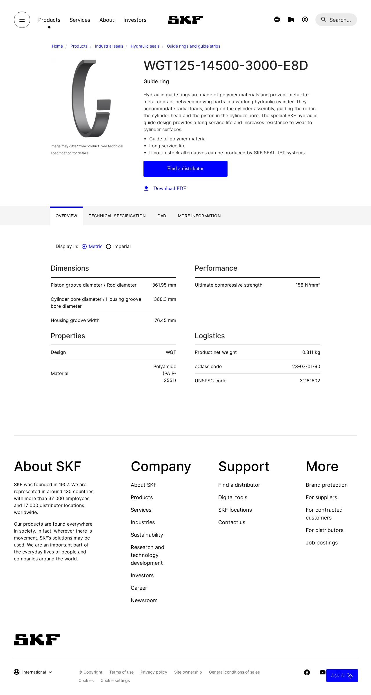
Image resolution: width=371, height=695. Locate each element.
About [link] (106, 20)
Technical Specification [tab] (117, 215)
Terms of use (121, 671)
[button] (277, 20)
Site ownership (188, 671)
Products (79, 46)
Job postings (322, 543)
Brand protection (327, 485)
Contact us (231, 522)
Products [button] (49, 20)
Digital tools (232, 497)
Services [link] (80, 20)
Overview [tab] (66, 215)
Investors (142, 575)
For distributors (324, 530)
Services (141, 510)
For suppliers (321, 497)
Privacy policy (154, 671)
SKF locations (235, 510)
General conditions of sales (234, 671)
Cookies (86, 680)
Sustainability (147, 535)
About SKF (144, 485)
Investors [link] (134, 20)
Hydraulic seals (145, 46)
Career (139, 588)
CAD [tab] (161, 215)
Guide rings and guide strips (193, 46)
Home (57, 46)
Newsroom (144, 600)
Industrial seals (109, 46)
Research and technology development (147, 555)
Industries (143, 522)
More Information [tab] (199, 215)
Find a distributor (185, 168)
